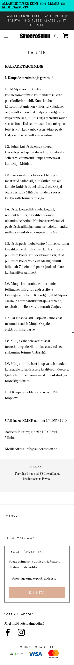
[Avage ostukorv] (65, 36)
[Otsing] (56, 36)
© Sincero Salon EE (37, 647)
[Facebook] (7, 632)
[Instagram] (21, 632)
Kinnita (37, 592)
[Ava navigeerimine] (6, 36)
